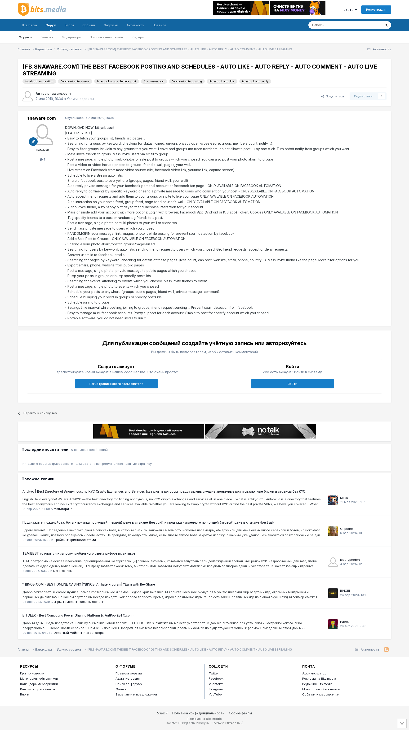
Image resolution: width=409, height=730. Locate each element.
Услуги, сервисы (80, 99)
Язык (161, 713)
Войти (349, 10)
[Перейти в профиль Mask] (333, 500)
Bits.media (29, 25)
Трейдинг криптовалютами (75, 540)
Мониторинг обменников (39, 678)
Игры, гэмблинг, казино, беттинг (79, 602)
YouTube (215, 694)
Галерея (47, 37)
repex (344, 621)
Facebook (216, 678)
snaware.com (59, 93)
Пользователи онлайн (107, 37)
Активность (135, 25)
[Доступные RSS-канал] (386, 649)
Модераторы (71, 37)
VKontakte (216, 684)
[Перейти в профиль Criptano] (333, 531)
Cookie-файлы (240, 713)
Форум (50, 25)
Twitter (214, 673)
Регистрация (376, 9)
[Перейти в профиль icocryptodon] (333, 562)
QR (240, 723)
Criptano (346, 528)
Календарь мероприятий (39, 684)
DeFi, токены (62, 571)
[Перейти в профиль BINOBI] (333, 593)
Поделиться (334, 96)
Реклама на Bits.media (319, 678)
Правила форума (129, 673)
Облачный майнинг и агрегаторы (78, 632)
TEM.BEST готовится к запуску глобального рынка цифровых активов (79, 553)
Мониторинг (63, 509)
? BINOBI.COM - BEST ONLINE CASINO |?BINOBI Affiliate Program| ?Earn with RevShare (88, 584)
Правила (159, 25)
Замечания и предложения (136, 694)
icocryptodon (350, 559)
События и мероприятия (320, 694)
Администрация (128, 678)
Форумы (25, 37)
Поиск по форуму (129, 684)
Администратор (314, 673)
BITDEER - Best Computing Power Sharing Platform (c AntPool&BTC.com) (78, 615)
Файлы (121, 689)
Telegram (216, 689)
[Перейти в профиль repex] (333, 624)
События (89, 25)
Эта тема (368, 25)
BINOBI (345, 590)
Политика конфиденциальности (198, 713)
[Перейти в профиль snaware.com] (27, 96)
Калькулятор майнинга (37, 689)
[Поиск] (386, 25)
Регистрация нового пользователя (116, 384)
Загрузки (111, 25)
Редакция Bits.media (317, 684)
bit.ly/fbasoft (104, 128)
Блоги (69, 25)
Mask (344, 498)
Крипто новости (32, 673)
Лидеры (138, 37)
